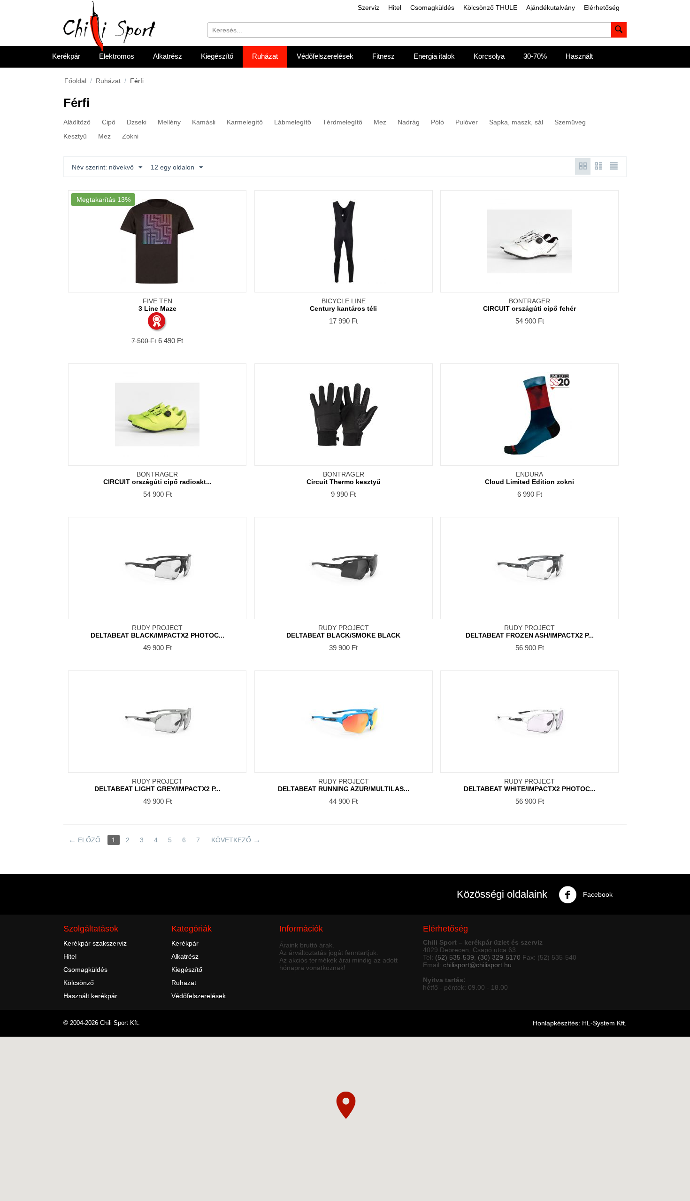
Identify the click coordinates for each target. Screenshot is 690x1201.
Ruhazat (183, 982)
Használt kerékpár (90, 996)
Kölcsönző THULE (490, 7)
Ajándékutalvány (550, 7)
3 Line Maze (157, 308)
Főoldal (75, 81)
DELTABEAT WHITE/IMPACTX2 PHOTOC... (530, 789)
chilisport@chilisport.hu (477, 965)
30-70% (535, 56)
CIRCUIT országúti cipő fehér (529, 308)
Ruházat (265, 56)
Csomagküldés (432, 7)
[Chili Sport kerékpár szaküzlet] (110, 26)
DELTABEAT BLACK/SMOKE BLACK (343, 635)
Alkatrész (167, 56)
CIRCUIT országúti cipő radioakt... (157, 481)
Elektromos (116, 56)
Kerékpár (66, 56)
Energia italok (434, 56)
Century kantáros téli (343, 308)
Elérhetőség (602, 7)
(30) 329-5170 (499, 957)
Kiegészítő (217, 56)
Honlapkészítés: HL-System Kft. (580, 1023)
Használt (579, 56)
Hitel (394, 7)
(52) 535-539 (454, 957)
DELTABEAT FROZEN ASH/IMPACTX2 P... (530, 635)
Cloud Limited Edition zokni (529, 481)
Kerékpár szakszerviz (95, 943)
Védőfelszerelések (325, 56)
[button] (346, 1105)
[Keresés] (619, 30)
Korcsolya (489, 56)
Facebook (597, 894)
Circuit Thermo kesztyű (344, 481)
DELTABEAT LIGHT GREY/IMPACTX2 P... (157, 789)
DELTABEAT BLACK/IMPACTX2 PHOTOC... (157, 635)
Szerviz (368, 7)
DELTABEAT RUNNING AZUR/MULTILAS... (343, 789)
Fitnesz (383, 56)
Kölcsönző (78, 982)
